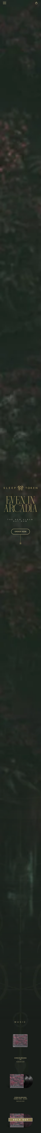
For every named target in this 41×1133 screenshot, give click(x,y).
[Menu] (4, 2)
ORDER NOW (20, 532)
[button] (36, 3)
